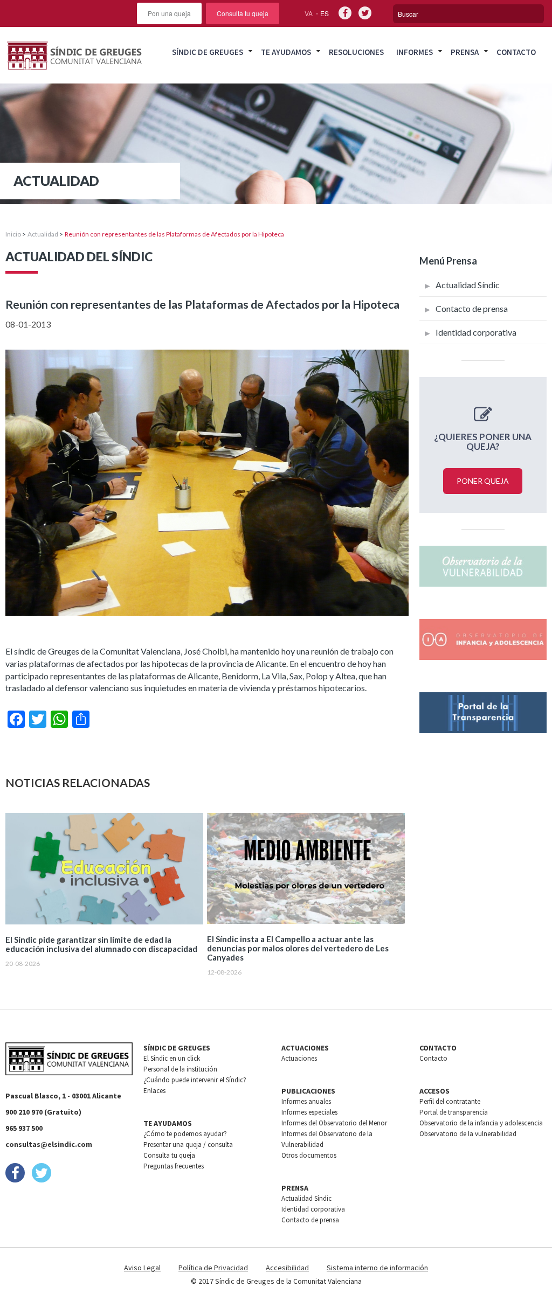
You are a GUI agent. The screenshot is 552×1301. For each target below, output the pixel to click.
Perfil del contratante (449, 1101)
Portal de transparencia (453, 1112)
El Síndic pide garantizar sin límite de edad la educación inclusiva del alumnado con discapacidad (101, 944)
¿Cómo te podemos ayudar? (185, 1133)
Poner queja (483, 480)
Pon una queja (169, 13)
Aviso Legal (142, 1267)
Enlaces (154, 1090)
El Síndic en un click (171, 1058)
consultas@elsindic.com (48, 1144)
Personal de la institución (180, 1069)
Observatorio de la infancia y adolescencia (481, 1123)
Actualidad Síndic (468, 284)
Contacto (516, 52)
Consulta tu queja (242, 13)
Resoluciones (356, 52)
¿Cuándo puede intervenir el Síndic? (194, 1079)
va (309, 13)
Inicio (13, 234)
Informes (414, 52)
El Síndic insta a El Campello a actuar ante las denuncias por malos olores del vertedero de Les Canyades (298, 948)
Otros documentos (308, 1155)
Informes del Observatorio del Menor (334, 1123)
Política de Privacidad (213, 1267)
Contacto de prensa (472, 308)
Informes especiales (309, 1112)
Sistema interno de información (377, 1267)
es (324, 13)
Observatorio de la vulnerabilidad (467, 1133)
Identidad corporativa (476, 332)
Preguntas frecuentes (173, 1166)
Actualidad (42, 234)
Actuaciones (299, 1058)
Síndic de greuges (207, 52)
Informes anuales (306, 1101)
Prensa (465, 52)
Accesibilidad (287, 1267)
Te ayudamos (286, 52)
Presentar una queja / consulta (188, 1144)
